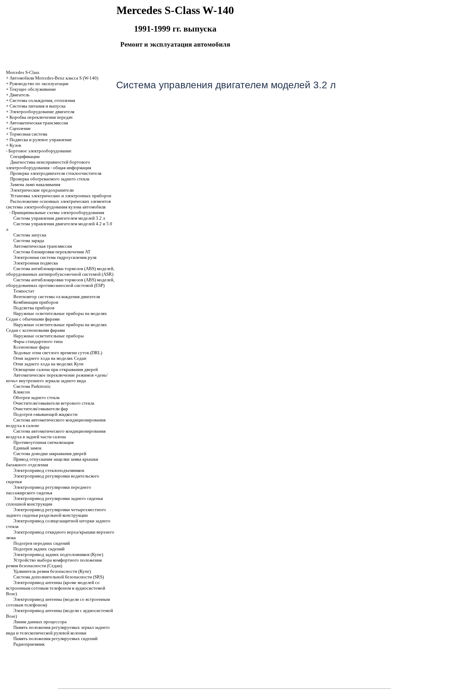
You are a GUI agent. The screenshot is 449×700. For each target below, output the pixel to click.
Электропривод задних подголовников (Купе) (58, 554)
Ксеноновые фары (31, 347)
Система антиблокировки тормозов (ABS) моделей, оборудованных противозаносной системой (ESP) (60, 282)
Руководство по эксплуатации (38, 83)
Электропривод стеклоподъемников (48, 470)
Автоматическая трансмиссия (42, 246)
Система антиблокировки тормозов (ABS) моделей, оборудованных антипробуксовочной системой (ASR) (60, 271)
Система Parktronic (32, 386)
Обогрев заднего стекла (36, 397)
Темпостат (23, 291)
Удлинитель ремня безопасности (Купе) (52, 571)
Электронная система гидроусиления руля (54, 257)
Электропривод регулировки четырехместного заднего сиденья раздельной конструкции (56, 512)
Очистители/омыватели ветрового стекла (53, 403)
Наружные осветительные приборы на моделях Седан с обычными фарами (56, 316)
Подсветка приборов (33, 307)
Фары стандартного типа (38, 341)
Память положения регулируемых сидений (55, 638)
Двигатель (19, 94)
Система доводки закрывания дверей (49, 453)
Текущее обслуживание (32, 89)
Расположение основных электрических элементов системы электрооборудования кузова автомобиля (58, 204)
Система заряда (28, 240)
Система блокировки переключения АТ (52, 251)
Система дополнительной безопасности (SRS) (58, 576)
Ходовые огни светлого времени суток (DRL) (57, 352)
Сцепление (20, 128)
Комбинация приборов (35, 302)
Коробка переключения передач (41, 117)
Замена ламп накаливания (35, 184)
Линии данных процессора (40, 621)
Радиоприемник (29, 644)
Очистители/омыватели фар (40, 408)
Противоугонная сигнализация (43, 442)
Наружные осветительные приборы (48, 335)
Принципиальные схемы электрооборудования (58, 212)
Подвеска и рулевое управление (40, 139)
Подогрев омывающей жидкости (45, 414)
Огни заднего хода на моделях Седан (49, 358)
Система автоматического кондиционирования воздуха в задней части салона (56, 433)
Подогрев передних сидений (41, 543)
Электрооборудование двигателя (41, 111)
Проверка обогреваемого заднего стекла (49, 178)
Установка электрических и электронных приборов (60, 195)
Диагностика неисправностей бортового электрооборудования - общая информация (48, 164)
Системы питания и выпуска (37, 106)
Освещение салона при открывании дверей (55, 369)
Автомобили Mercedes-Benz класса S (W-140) (53, 78)
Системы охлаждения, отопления (42, 100)
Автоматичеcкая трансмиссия (38, 122)
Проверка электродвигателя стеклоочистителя (55, 173)
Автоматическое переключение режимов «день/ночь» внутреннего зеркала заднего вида (57, 377)
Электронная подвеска (35, 263)
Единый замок (27, 448)
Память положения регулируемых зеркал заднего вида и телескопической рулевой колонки (58, 630)
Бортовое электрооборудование (40, 150)
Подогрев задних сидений (39, 548)
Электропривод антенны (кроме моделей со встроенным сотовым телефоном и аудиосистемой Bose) (55, 588)
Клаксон (21, 391)
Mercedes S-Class (22, 72)
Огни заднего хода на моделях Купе (48, 363)
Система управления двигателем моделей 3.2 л (59, 218)
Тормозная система (28, 134)
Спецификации (25, 156)
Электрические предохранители (42, 190)
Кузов (15, 145)
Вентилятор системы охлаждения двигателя (56, 296)
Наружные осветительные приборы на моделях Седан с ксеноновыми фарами (56, 327)
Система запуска (29, 235)
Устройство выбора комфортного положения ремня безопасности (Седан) (54, 562)
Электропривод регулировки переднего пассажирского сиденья (48, 490)
